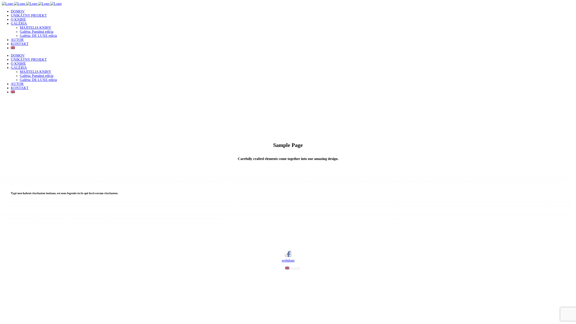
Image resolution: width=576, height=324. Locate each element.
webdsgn (288, 260)
